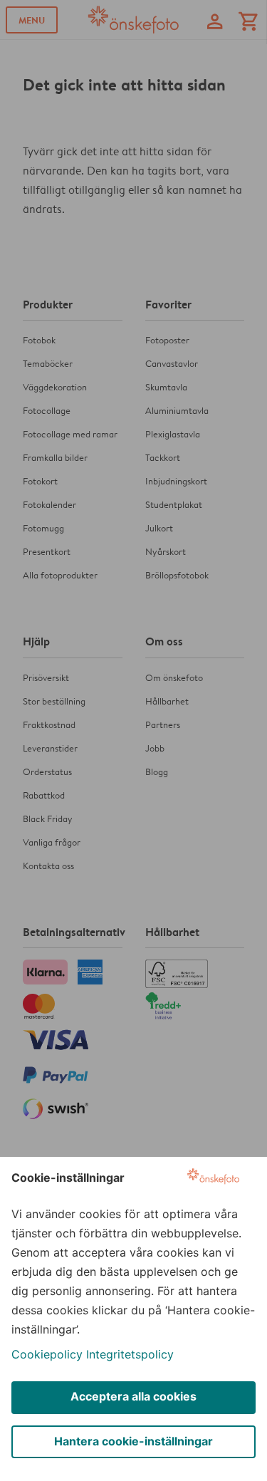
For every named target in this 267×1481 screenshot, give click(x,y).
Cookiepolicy (47, 1354)
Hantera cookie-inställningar (133, 1441)
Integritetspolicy (130, 1354)
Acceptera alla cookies (133, 1396)
